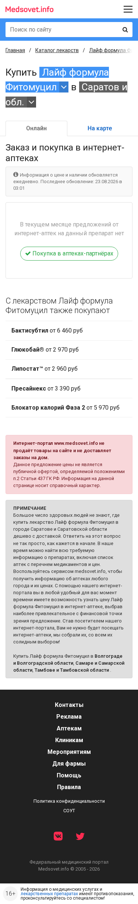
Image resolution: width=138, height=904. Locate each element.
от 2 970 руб (45, 349)
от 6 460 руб (47, 330)
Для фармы (69, 763)
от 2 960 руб (44, 368)
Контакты (69, 704)
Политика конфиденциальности (69, 801)
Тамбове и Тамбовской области (72, 670)
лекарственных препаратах (49, 893)
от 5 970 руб (65, 407)
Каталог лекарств (57, 50)
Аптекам (69, 728)
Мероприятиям (69, 751)
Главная (15, 50)
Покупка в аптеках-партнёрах (72, 253)
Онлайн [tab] (36, 128)
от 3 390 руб (46, 388)
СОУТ (69, 810)
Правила (69, 787)
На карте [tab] (100, 128)
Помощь (69, 775)
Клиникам (69, 740)
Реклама (69, 716)
